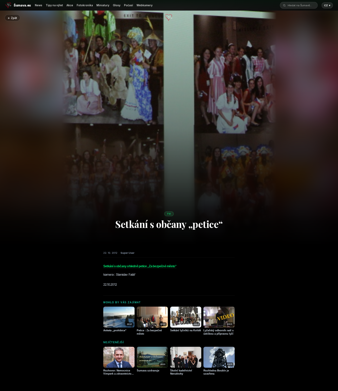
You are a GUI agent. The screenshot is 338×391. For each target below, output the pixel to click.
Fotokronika (85, 5)
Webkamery (145, 5)
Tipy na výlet (54, 5)
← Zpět (12, 18)
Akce (70, 5)
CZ (327, 5)
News (38, 5)
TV (169, 213)
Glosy (116, 5)
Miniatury (102, 5)
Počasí (128, 5)
